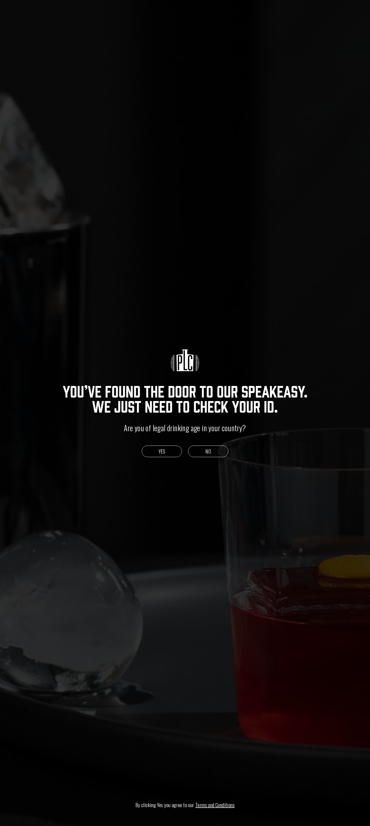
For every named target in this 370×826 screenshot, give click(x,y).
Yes (162, 451)
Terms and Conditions (215, 804)
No (208, 451)
